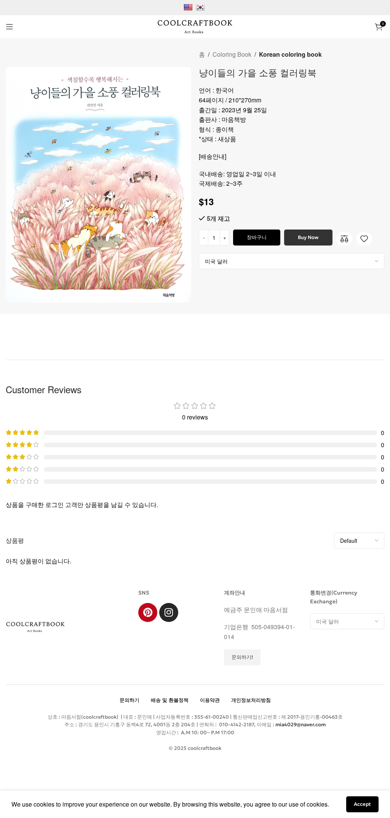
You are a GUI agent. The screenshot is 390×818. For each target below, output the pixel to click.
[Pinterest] (147, 612)
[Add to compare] (344, 238)
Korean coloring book (290, 54)
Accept (362, 804)
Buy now (308, 237)
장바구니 (257, 237)
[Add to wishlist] (364, 238)
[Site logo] (195, 25)
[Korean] (201, 6)
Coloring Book (232, 54)
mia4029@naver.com (300, 724)
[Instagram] (168, 612)
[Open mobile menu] (9, 26)
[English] (189, 6)
